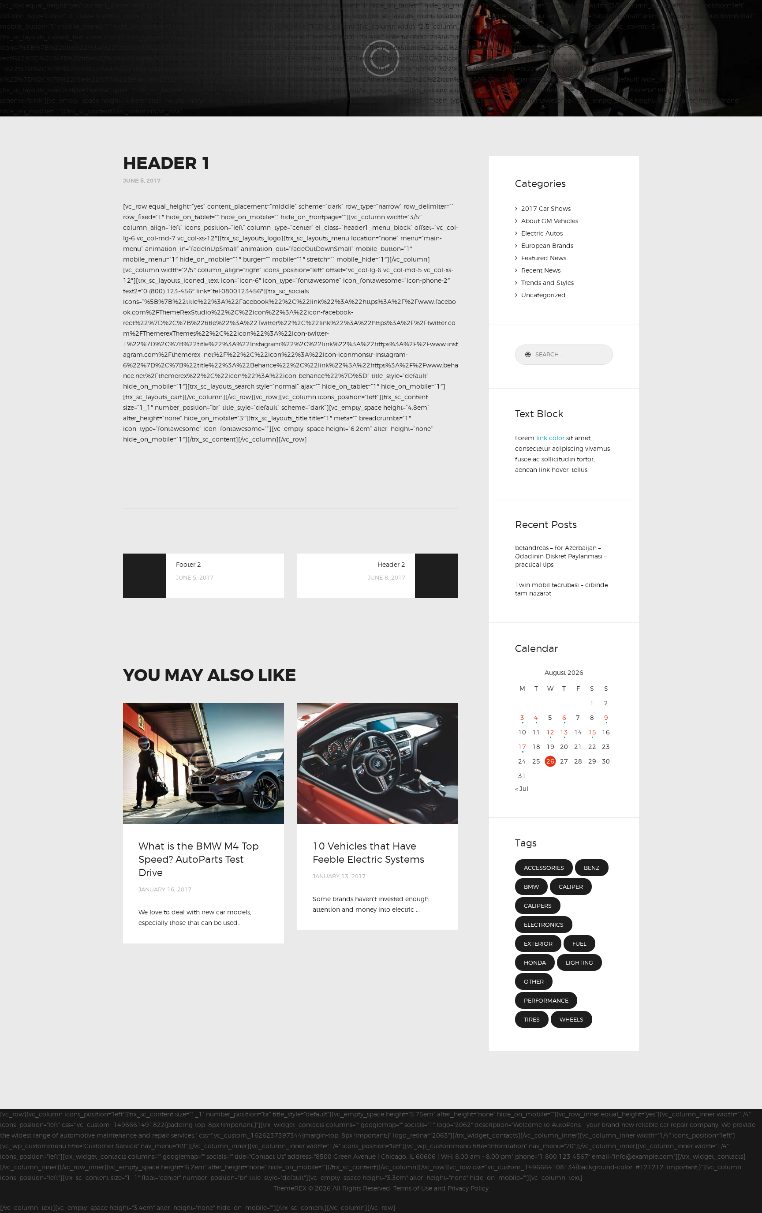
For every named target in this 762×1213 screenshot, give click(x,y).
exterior (538, 943)
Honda (535, 962)
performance (546, 1000)
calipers (538, 905)
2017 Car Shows (546, 208)
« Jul (521, 788)
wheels (571, 1019)
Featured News (543, 258)
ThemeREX (289, 1188)
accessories (544, 867)
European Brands (547, 245)
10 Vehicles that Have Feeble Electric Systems (368, 852)
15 (592, 732)
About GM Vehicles (549, 221)
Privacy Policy (468, 1188)
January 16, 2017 (164, 889)
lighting (579, 962)
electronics (544, 924)
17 (522, 746)
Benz (592, 867)
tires (532, 1019)
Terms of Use (412, 1188)
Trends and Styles (547, 282)
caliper (571, 886)
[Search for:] (564, 354)
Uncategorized (543, 295)
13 (564, 732)
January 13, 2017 (339, 876)
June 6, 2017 (142, 180)
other (534, 981)
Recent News (540, 270)
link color (550, 438)
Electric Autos (542, 233)
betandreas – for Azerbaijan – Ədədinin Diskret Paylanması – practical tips (561, 556)
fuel (579, 943)
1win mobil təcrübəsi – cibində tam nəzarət (561, 589)
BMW (531, 886)
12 (550, 732)
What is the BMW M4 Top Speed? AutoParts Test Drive (198, 859)
